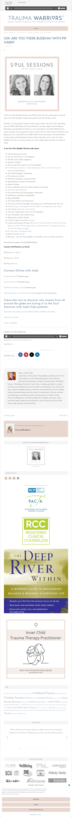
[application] (36, 8)
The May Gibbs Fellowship (17, 190)
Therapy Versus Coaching (60, 710)
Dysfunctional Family (56, 698)
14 (43, 748)
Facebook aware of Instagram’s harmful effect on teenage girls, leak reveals (35, 206)
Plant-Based (52, 708)
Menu (36, 28)
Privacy (39, 814)
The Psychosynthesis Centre (14, 287)
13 (41, 748)
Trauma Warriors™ (10, 276)
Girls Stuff (51, 223)
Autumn (23, 693)
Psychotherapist (63, 707)
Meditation (28, 704)
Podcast (13, 32)
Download (27, 340)
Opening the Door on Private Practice (17, 293)
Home (6, 32)
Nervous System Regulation (42, 707)
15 (45, 748)
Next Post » (64, 416)
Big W (22, 234)
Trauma (7, 713)
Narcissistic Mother (15, 707)
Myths (5, 707)
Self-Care (33, 710)
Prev (6, 737)
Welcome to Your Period (26, 209)
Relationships (19, 710)
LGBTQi (24, 704)
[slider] (63, 8)
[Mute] (59, 8)
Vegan (20, 713)
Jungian (20, 704)
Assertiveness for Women (9, 693)
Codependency (63, 693)
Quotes (14, 710)
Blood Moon (31, 226)
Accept (36, 799)
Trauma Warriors (36, 18)
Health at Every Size (37, 702)
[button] (69, 785)
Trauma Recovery (14, 713)
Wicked (24, 713)
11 (37, 748)
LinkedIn (16, 258)
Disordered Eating (45, 698)
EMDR (22, 702)
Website (14, 264)
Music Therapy (62, 705)
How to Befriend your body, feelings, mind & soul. (29, 425)
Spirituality (51, 710)
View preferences (36, 810)
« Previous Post (9, 416)
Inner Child (54, 701)
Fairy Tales (26, 702)
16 (47, 748)
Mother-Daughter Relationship (38, 704)
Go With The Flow (19, 226)
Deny (36, 804)
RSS (12, 344)
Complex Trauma (13, 697)
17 (49, 748)
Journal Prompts (13, 705)
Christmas (57, 693)
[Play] (8, 8)
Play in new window (16, 340)
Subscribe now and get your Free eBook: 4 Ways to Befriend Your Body (29, 312)
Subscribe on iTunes (11, 317)
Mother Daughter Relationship (51, 704)
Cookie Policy (33, 814)
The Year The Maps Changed (18, 228)
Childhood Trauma (43, 693)
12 (39, 748)
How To (46, 702)
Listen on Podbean (10, 323)
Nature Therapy (30, 707)
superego (31, 220)
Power (58, 707)
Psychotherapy (8, 710)
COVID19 (27, 698)
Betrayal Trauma (29, 693)
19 (52, 748)
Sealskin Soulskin (26, 710)
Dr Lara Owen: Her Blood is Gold (19, 231)
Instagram (17, 252)
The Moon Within (43, 226)
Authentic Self (18, 693)
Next (65, 737)
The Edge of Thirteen (57, 226)
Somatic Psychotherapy (42, 710)
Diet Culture (34, 698)
